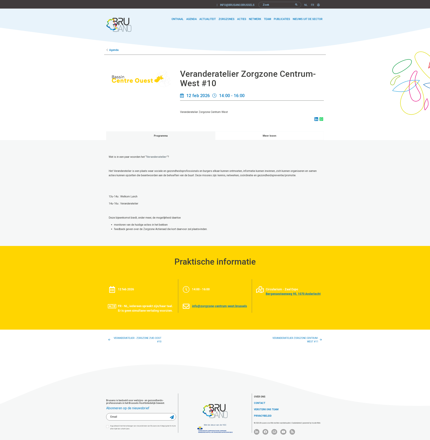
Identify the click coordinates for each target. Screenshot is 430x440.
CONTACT (259, 403)
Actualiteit (207, 19)
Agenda (191, 19)
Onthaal (177, 19)
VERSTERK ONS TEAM (266, 409)
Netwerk (255, 19)
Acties (241, 19)
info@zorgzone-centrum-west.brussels (219, 306)
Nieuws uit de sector (307, 19)
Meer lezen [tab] (269, 135)
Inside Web (316, 423)
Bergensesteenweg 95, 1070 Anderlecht (293, 294)
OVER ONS (259, 396)
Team (267, 19)
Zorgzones (226, 19)
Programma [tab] (161, 135)
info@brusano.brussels (237, 5)
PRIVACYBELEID (263, 415)
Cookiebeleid (297, 423)
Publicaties (282, 19)
